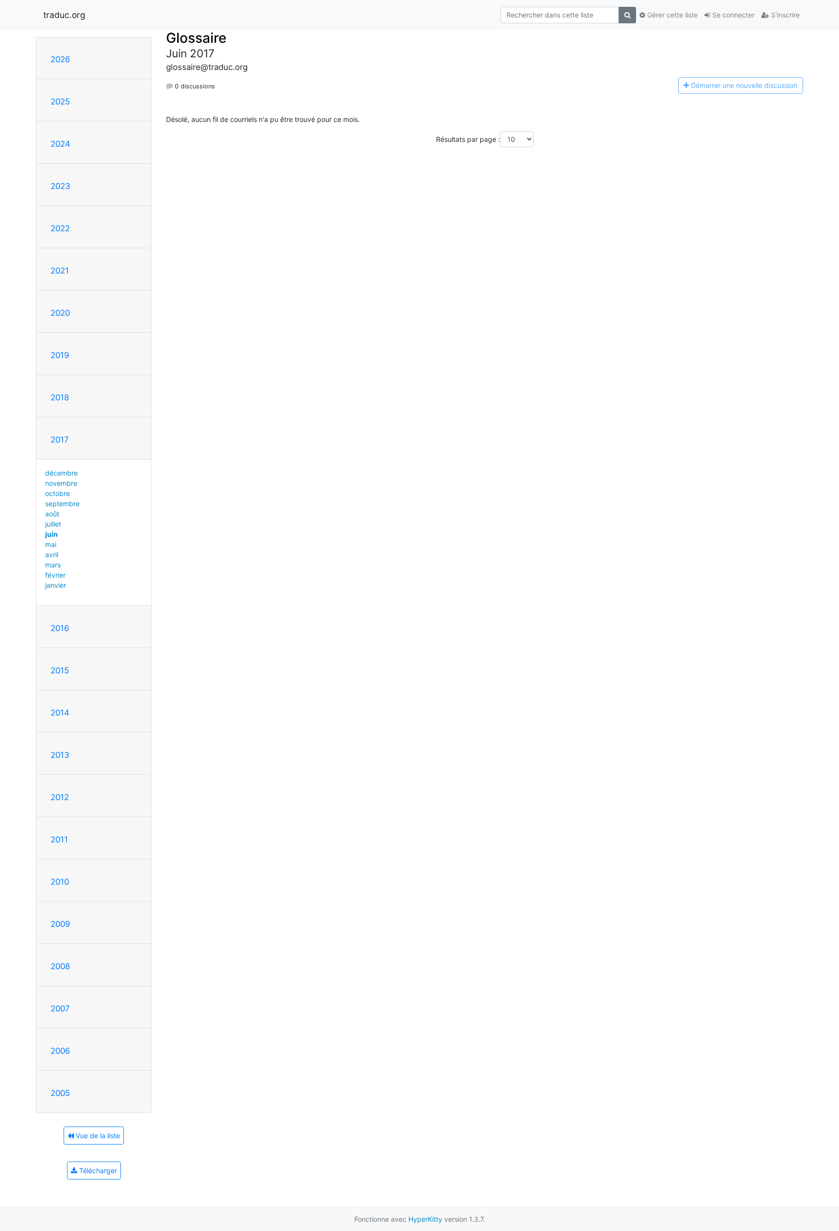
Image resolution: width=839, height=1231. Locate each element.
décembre (61, 473)
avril (51, 554)
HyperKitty (425, 1219)
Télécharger (97, 1170)
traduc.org (64, 15)
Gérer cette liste (671, 15)
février (55, 575)
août (52, 514)
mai (50, 544)
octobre (57, 493)
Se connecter (732, 15)
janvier (55, 585)
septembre (62, 503)
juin (51, 534)
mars (53, 565)
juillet (53, 524)
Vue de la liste (97, 1135)
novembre (61, 483)
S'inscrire (784, 15)
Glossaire (196, 38)
